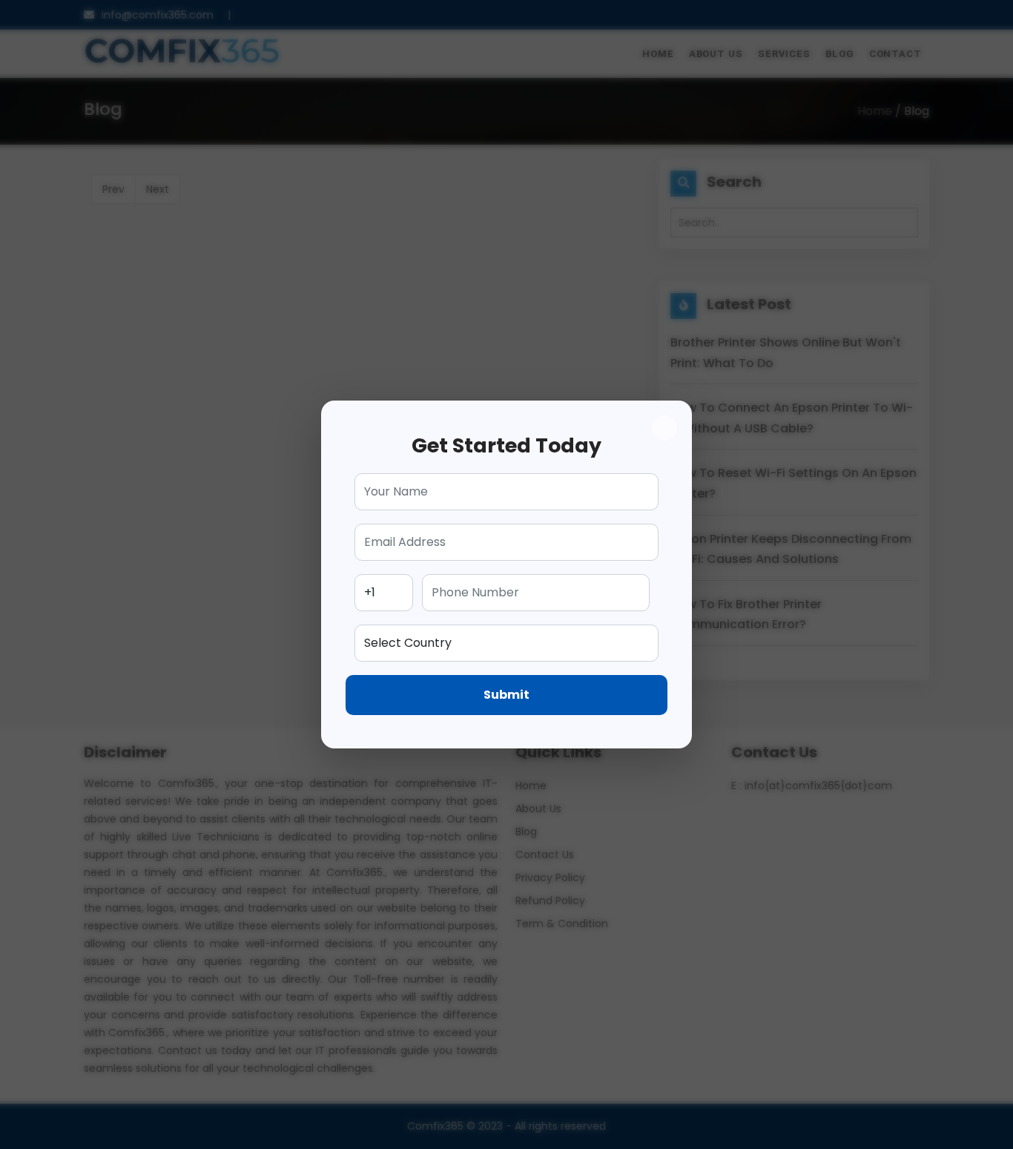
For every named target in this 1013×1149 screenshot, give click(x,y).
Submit (506, 694)
